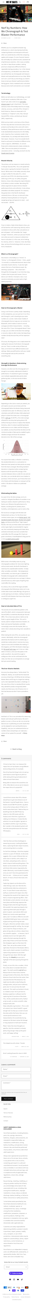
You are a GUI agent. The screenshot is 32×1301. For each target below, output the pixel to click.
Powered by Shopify (16, 1294)
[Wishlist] (24, 2)
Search (5, 1109)
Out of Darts (9, 1294)
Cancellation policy (16, 1299)
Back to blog (17, 749)
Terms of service (15, 1297)
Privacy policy (6, 1297)
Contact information (25, 1297)
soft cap (8, 418)
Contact (6, 1121)
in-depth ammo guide (12, 539)
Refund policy (7, 1117)
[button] (4, 2)
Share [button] (5, 43)
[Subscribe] (26, 1267)
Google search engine (7, 153)
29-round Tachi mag (10, 649)
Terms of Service (8, 1113)
